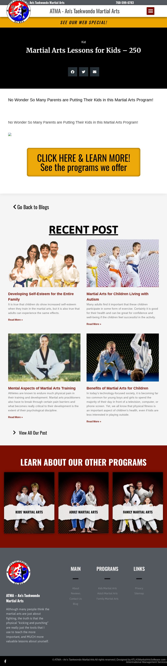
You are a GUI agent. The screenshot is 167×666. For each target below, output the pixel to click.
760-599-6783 (125, 2)
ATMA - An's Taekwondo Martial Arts (85, 11)
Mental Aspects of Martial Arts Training (42, 388)
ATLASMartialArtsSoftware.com (148, 659)
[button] (150, 11)
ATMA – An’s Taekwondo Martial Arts (23, 598)
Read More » (15, 319)
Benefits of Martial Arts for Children (117, 388)
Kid (83, 42)
